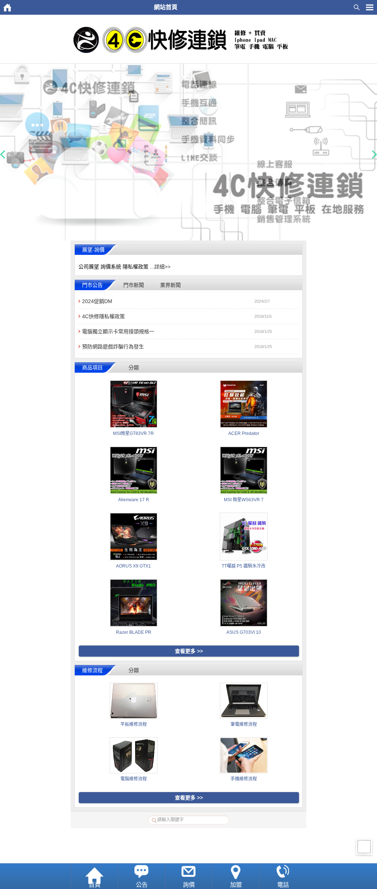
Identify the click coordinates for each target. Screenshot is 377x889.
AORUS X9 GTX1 (133, 566)
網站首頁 (157, 836)
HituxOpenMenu (369, 7)
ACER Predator (243, 433)
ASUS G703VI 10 (243, 632)
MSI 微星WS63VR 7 (244, 499)
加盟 (236, 885)
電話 (283, 885)
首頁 (95, 885)
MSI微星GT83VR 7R (133, 433)
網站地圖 (220, 836)
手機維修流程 (243, 778)
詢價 (189, 885)
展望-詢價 (93, 250)
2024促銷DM (97, 301)
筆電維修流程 (243, 724)
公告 (142, 885)
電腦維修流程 (133, 778)
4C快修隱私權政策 (103, 316)
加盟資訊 (178, 836)
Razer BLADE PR (133, 632)
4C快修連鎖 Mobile (196, 854)
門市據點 (199, 836)
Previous (2, 154)
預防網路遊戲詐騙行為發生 (113, 346)
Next (374, 154)
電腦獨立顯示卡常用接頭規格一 (118, 331)
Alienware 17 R (133, 499)
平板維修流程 (133, 724)
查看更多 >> (189, 651)
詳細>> (162, 267)
